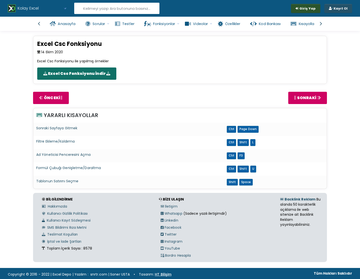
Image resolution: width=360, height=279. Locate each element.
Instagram (173, 241)
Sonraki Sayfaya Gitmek (56, 128)
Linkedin (171, 220)
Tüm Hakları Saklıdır (333, 273)
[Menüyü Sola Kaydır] (39, 24)
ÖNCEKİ (52, 98)
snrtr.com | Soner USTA (110, 274)
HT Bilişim (163, 274)
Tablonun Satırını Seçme (57, 181)
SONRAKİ (306, 98)
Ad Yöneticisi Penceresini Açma (63, 154)
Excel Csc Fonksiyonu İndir (76, 73)
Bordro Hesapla (177, 255)
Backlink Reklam (299, 199)
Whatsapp (173, 213)
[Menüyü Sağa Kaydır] (321, 24)
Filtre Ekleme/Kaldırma (55, 141)
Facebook (172, 227)
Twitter (170, 234)
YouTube (172, 248)
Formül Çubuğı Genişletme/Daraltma (68, 167)
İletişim (171, 206)
